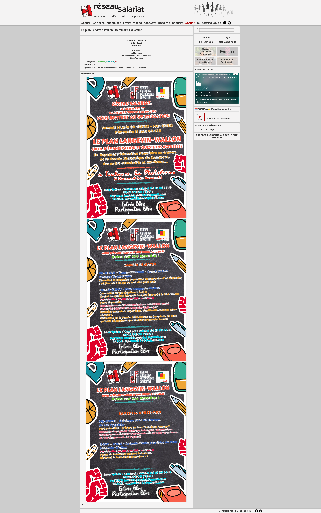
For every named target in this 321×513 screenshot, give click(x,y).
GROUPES (177, 23)
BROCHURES (114, 23)
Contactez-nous (227, 42)
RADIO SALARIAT (204, 69)
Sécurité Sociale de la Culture (205, 60)
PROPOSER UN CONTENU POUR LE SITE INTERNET (217, 136)
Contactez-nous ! (227, 511)
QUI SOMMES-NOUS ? (209, 23)
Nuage (211, 129)
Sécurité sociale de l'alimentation (206, 51)
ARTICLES (99, 23)
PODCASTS (150, 23)
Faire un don (206, 42)
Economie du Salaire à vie (226, 60)
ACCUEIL (86, 23)
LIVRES (127, 23)
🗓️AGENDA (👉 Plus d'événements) (213, 109)
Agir (227, 37)
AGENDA (190, 23)
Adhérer (206, 37)
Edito (200, 129)
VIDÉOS (137, 23)
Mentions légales (245, 511)
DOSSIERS (164, 23)
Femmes (227, 51)
